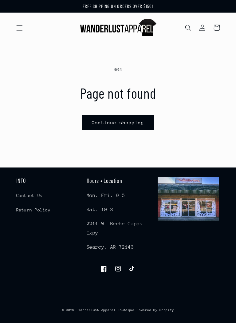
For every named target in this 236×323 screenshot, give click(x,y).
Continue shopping (118, 122)
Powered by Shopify (155, 310)
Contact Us (29, 195)
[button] (19, 28)
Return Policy (33, 209)
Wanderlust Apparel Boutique (107, 310)
